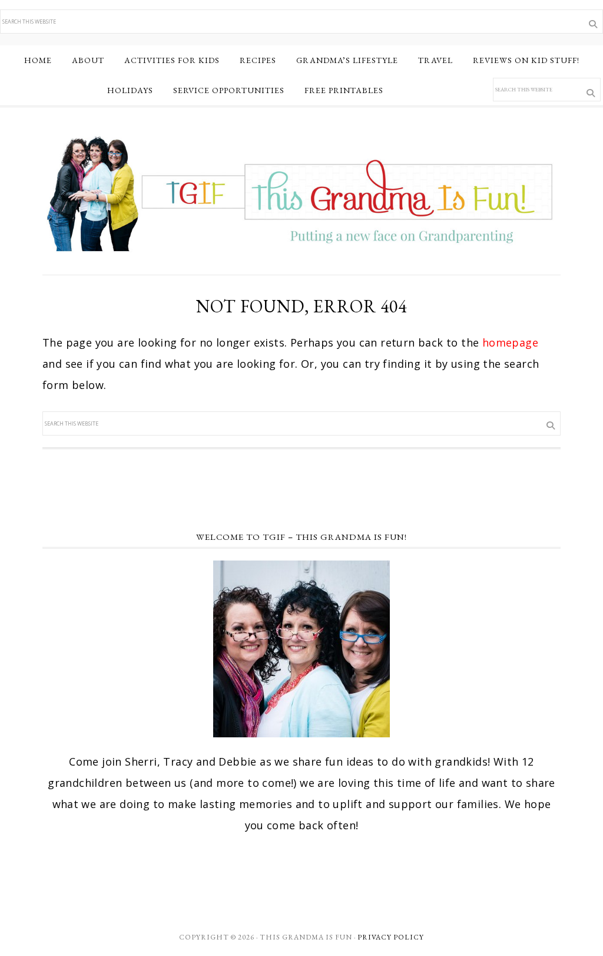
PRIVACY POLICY (390, 937)
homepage (510, 342)
